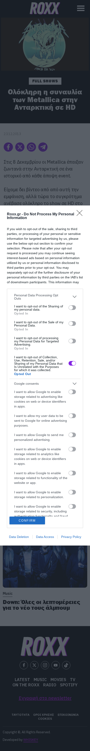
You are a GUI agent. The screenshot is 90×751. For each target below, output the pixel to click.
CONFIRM (27, 520)
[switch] (72, 307)
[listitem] (45, 297)
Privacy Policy (71, 537)
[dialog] (45, 375)
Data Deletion (19, 537)
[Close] (81, 214)
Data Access (45, 537)
